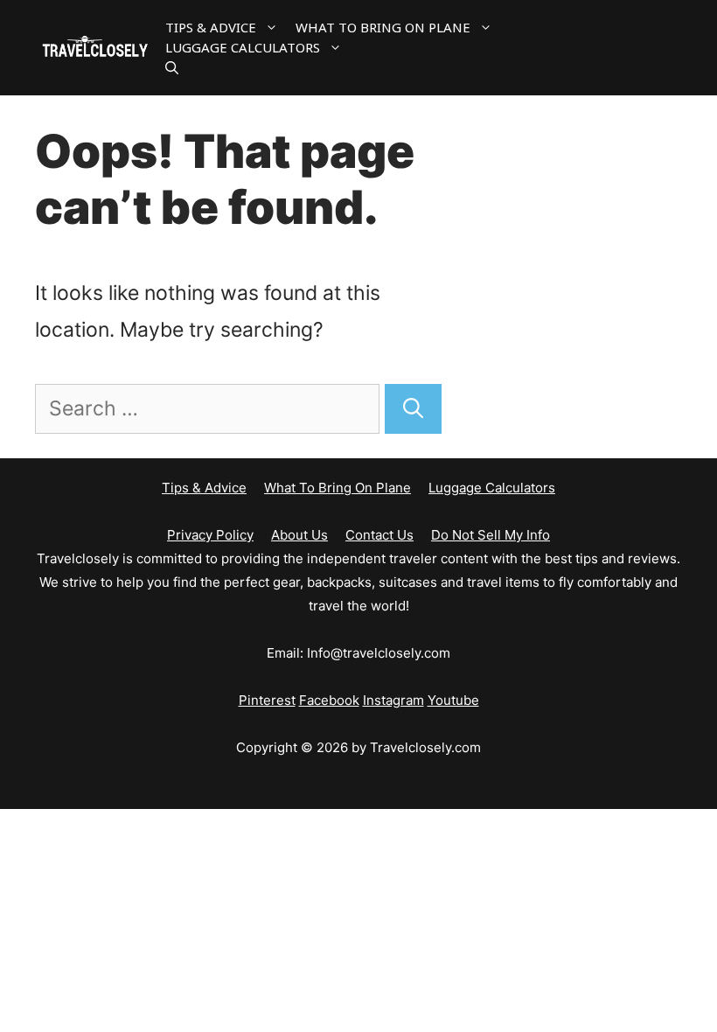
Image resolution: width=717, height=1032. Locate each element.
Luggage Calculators (242, 47)
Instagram (393, 700)
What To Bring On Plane (383, 27)
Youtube (453, 700)
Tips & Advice (210, 27)
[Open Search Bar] (172, 68)
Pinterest (267, 700)
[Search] (413, 409)
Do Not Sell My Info (490, 534)
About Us (299, 534)
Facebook (329, 700)
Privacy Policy (210, 534)
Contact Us (379, 534)
